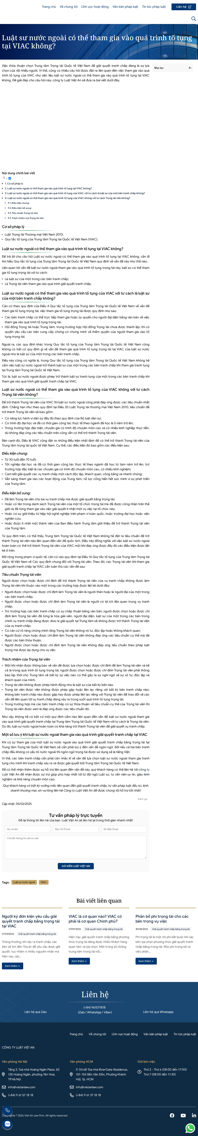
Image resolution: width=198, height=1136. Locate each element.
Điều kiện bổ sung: (22, 208)
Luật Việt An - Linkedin (194, 1116)
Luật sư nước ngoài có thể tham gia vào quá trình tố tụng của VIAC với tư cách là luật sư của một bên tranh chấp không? (76, 193)
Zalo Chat (7, 1124)
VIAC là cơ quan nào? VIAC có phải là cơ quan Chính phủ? (95, 919)
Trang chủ (49, 7)
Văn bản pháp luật (125, 7)
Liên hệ (184, 6)
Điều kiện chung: (20, 203)
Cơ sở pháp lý (15, 183)
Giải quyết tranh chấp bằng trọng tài (37, 933)
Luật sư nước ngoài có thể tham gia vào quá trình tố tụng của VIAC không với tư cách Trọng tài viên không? (69, 198)
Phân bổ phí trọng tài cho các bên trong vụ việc (162, 919)
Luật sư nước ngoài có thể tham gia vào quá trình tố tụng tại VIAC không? (49, 188)
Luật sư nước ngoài (24, 882)
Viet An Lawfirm (173, 18)
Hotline (7, 1111)
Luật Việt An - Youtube (183, 1116)
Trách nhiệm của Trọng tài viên (28, 218)
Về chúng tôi (69, 7)
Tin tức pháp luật (154, 7)
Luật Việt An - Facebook (172, 1116)
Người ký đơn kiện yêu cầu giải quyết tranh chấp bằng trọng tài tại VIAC (31, 921)
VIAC (44, 882)
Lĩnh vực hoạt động (95, 7)
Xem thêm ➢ (12, 966)
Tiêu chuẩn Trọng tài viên (25, 213)
